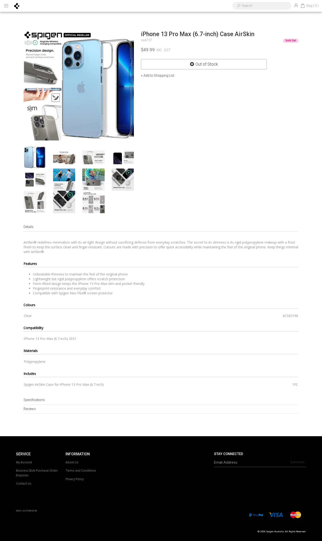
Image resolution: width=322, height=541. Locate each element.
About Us (72, 462)
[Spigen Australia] (17, 6)
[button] (157, 75)
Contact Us (23, 484)
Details (28, 227)
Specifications (34, 400)
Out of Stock (206, 64)
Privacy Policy (75, 479)
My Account (24, 462)
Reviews (30, 409)
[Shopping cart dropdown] (302, 6)
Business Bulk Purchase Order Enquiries (37, 473)
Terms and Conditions (81, 471)
